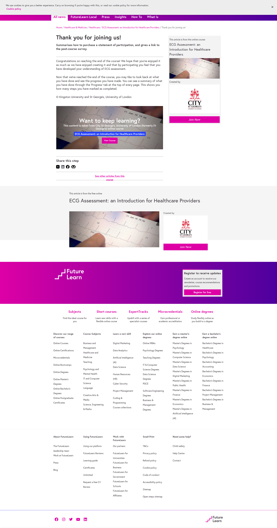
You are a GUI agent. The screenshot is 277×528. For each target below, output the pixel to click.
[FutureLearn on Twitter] (70, 519)
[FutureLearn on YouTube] (78, 519)
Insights (120, 17)
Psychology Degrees (153, 350)
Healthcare (94, 27)
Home (59, 27)
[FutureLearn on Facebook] (57, 519)
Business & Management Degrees (149, 405)
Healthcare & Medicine (75, 27)
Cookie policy (150, 467)
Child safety (179, 446)
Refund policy (149, 460)
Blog (55, 469)
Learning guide (90, 460)
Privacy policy (150, 453)
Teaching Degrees (151, 357)
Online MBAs (149, 343)
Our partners (119, 446)
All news (59, 17)
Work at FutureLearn (63, 455)
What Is (152, 17)
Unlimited (88, 474)
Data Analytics (120, 350)
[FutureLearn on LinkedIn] (85, 519)
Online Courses (60, 343)
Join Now (194, 119)
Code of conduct (151, 474)
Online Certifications (63, 350)
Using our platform (92, 446)
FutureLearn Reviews (93, 453)
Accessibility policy (152, 482)
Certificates (89, 467)
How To (136, 17)
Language (88, 387)
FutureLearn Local (84, 17)
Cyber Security (120, 383)
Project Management (123, 390)
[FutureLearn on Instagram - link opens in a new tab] (63, 519)
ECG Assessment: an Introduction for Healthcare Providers (130, 27)
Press (106, 17)
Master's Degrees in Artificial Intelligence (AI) (183, 413)
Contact (177, 460)
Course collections (122, 407)
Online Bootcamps (62, 364)
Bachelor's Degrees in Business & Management (212, 404)
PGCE (145, 383)
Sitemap (147, 489)
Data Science (119, 367)
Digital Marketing (121, 343)
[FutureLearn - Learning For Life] (214, 518)
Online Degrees (60, 372)
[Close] (272, 7)
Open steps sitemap (152, 496)
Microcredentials (61, 357)
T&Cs (145, 446)
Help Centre (179, 453)
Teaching (87, 362)
